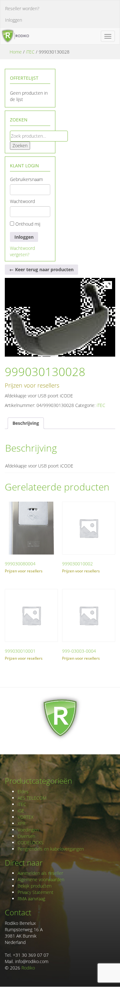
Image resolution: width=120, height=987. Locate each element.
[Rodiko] (14, 36)
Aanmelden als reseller (40, 873)
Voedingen (28, 830)
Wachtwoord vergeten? (22, 251)
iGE (21, 811)
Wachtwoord (22, 201)
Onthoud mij (27, 224)
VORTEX (26, 817)
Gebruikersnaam (26, 179)
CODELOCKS (31, 842)
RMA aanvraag (31, 899)
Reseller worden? (22, 8)
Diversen (26, 836)
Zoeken (20, 145)
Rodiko (28, 968)
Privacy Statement (35, 892)
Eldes (23, 791)
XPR (21, 823)
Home (16, 52)
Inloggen (13, 20)
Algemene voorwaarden (41, 879)
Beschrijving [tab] (25, 423)
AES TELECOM (32, 798)
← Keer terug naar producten (41, 269)
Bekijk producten (35, 886)
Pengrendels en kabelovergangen (51, 849)
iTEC (30, 52)
